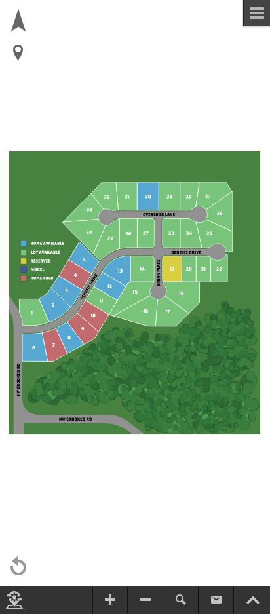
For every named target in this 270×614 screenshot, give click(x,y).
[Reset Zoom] (18, 566)
